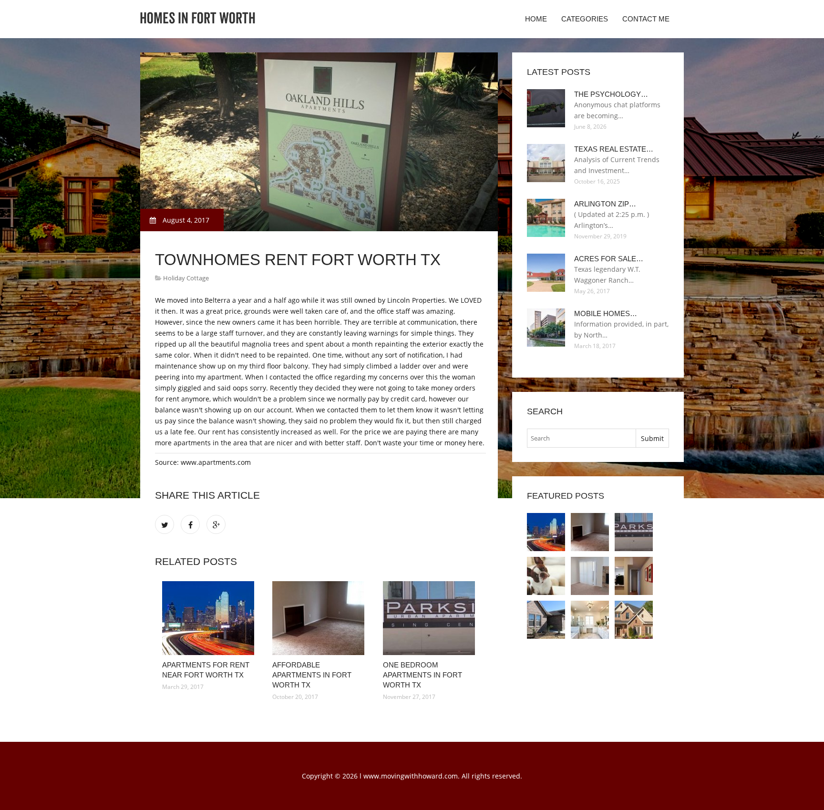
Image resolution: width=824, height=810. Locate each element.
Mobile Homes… (605, 313)
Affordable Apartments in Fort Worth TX (311, 675)
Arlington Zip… (605, 204)
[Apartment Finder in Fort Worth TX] (634, 576)
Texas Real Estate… (613, 149)
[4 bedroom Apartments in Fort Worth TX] (590, 576)
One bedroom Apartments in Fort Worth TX (422, 675)
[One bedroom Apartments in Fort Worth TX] (431, 618)
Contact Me (646, 19)
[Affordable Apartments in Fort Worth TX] (320, 618)
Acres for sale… (608, 259)
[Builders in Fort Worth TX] (634, 620)
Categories (584, 19)
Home (536, 19)
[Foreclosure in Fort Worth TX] (590, 620)
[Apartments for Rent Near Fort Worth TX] (210, 618)
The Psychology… (611, 94)
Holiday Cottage (186, 278)
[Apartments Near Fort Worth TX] (546, 576)
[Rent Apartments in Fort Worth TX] (546, 620)
